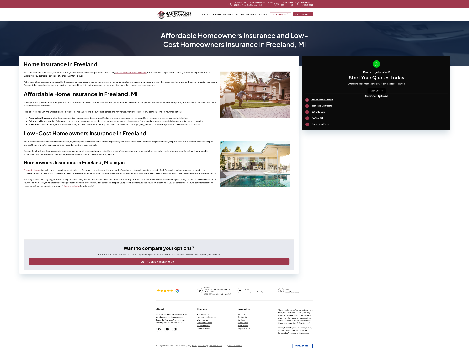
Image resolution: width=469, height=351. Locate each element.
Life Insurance (202, 320)
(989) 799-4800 (287, 5)
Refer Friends (243, 325)
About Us (241, 314)
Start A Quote (301, 346)
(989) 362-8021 (307, 5)
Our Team (241, 320)
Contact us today (72, 186)
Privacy (194, 346)
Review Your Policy (320, 124)
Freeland (295, 330)
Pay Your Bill (317, 118)
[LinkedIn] (175, 329)
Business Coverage (245, 14)
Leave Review (243, 323)
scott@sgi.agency (292, 292)
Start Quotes (301, 14)
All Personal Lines (203, 325)
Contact (263, 14)
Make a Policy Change (322, 99)
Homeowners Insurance (206, 317)
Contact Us (242, 317)
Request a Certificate (321, 105)
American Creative (235, 346)
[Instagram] (167, 329)
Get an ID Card (318, 112)
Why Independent (245, 328)
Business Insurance (204, 323)
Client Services (279, 14)
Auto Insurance (203, 314)
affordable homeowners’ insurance (131, 72)
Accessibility (202, 346)
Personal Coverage (222, 14)
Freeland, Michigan (32, 170)
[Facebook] (159, 329)
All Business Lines (203, 328)
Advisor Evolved (216, 346)
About (205, 14)
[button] (159, 261)
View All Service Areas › (301, 333)
